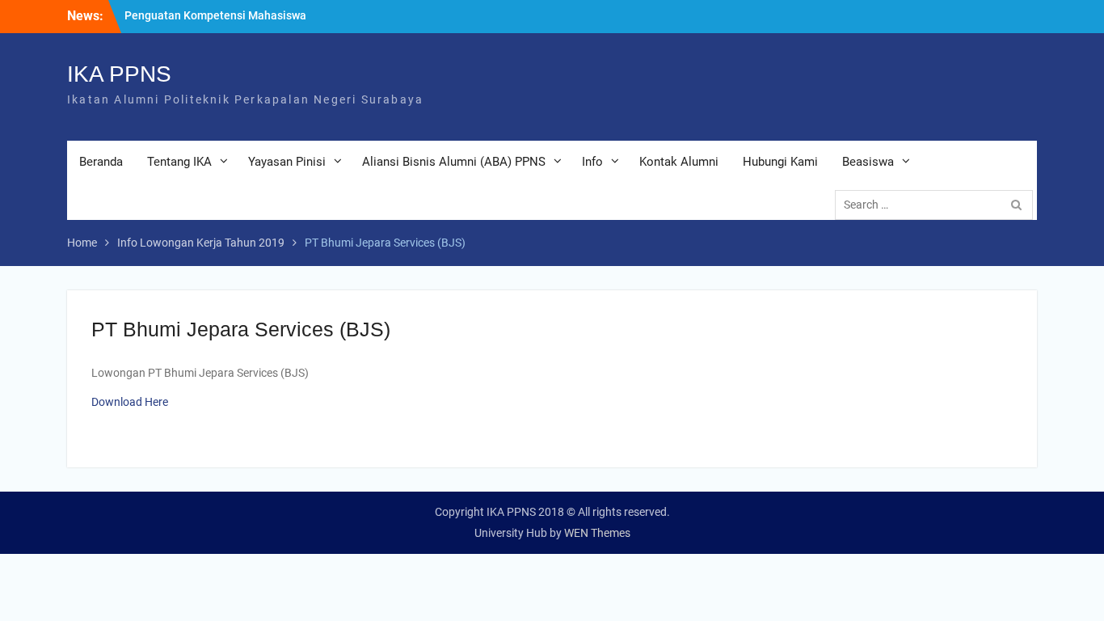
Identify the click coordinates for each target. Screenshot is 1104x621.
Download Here (129, 401)
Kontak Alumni (678, 161)
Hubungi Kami (780, 161)
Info (592, 161)
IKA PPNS (119, 74)
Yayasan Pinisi (287, 161)
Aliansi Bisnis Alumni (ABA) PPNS (454, 161)
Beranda (101, 161)
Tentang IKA (179, 161)
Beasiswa (868, 161)
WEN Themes (597, 532)
